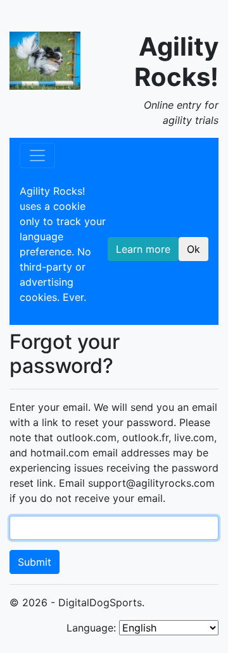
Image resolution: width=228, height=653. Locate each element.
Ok (193, 249)
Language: (91, 627)
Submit (34, 562)
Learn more (143, 249)
